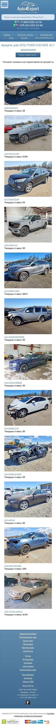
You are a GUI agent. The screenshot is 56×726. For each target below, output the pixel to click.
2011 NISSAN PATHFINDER (14, 337)
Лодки (28, 656)
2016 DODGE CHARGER (13, 382)
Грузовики (28, 663)
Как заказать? (28, 674)
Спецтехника (28, 666)
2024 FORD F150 (10, 245)
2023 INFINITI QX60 (11, 291)
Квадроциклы (28, 647)
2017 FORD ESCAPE (11, 199)
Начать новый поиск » (28, 55)
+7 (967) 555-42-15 (31, 22)
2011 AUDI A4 (9, 520)
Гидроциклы (28, 659)
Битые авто (28, 640)
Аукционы (28, 678)
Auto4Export (28, 7)
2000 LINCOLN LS (11, 108)
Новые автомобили (28, 633)
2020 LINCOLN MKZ (11, 154)
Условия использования (33, 716)
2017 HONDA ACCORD (12, 474)
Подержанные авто (28, 637)
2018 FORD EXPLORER (12, 566)
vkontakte (28, 702)
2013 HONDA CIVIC (11, 428)
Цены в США (28, 681)
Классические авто (28, 669)
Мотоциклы (28, 644)
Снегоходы (28, 651)
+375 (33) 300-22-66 (31, 25)
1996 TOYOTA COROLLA (13, 611)
